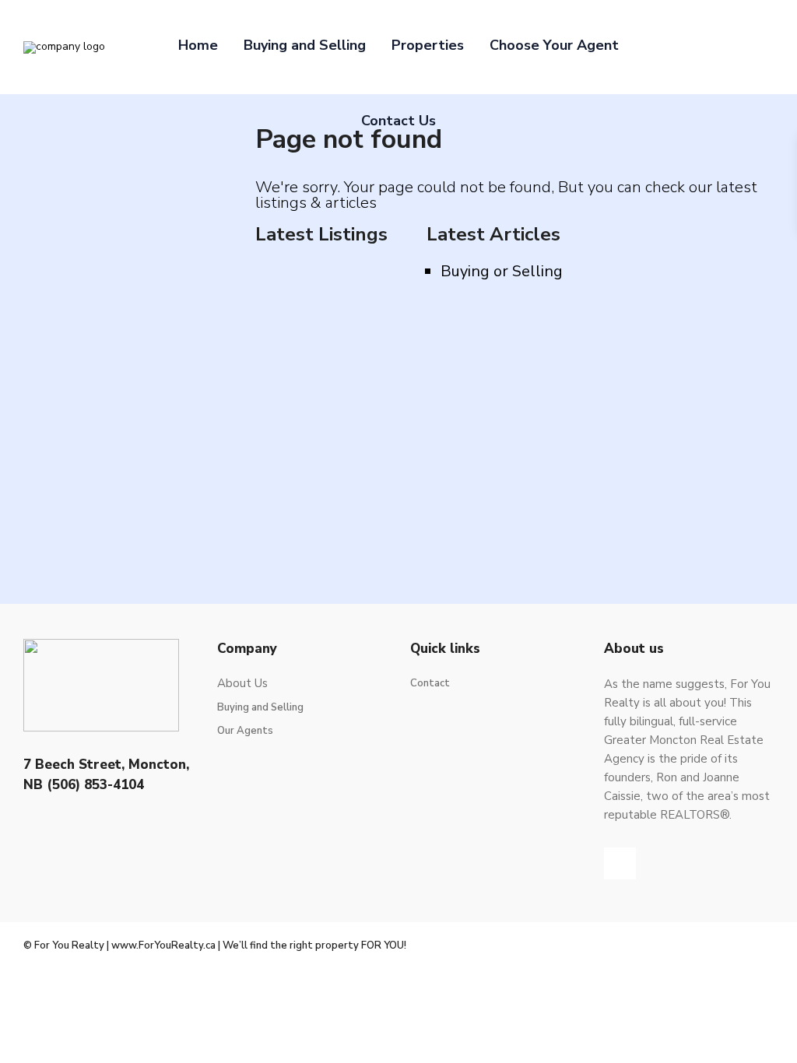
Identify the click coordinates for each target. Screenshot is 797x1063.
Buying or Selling (502, 271)
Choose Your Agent (554, 45)
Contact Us (398, 120)
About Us (242, 683)
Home (198, 45)
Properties (427, 45)
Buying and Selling (305, 45)
